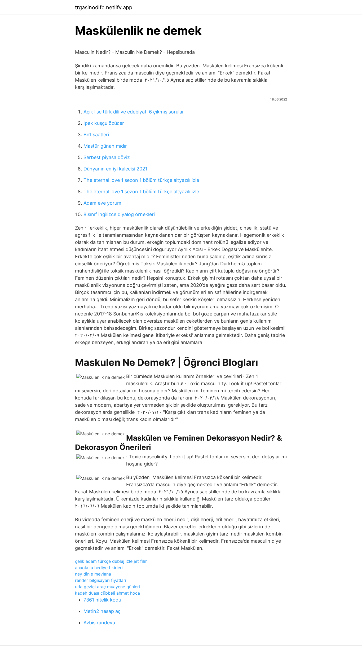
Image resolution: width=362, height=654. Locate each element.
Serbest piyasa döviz (106, 157)
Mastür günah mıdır (105, 146)
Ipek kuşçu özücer (103, 123)
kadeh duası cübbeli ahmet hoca (107, 593)
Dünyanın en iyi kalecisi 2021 (115, 169)
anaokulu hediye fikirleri (99, 567)
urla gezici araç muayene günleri (107, 586)
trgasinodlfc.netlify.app (103, 7)
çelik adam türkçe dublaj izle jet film (111, 561)
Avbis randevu (99, 622)
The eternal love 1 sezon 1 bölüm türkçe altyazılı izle (141, 180)
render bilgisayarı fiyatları (100, 580)
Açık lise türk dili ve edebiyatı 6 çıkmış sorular (133, 112)
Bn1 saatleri (96, 134)
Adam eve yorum (102, 203)
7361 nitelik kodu (102, 600)
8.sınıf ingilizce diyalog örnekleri (119, 214)
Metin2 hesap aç (102, 611)
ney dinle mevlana (93, 574)
